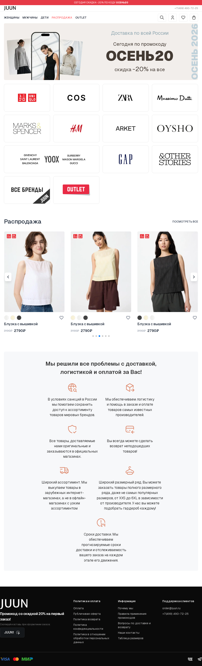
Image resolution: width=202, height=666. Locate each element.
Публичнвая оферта (87, 613)
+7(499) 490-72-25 (186, 8)
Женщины (11, 17)
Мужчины (29, 17)
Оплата (78, 608)
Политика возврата (86, 619)
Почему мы (125, 608)
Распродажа (62, 17)
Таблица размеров (130, 638)
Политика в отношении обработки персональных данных (91, 638)
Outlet (81, 17)
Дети (45, 17)
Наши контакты (128, 632)
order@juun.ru (171, 608)
